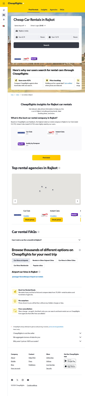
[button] (3, 3)
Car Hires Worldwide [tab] (21, 265)
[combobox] (20, 25)
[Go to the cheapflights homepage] (16, 3)
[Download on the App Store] (70, 366)
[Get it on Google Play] (70, 361)
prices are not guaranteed (56, 327)
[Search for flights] (4, 10)
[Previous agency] (15, 201)
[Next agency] (77, 201)
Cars (12, 95)
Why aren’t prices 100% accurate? (26, 341)
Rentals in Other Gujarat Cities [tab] (43, 260)
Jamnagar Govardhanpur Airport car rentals (27, 277)
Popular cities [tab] (38, 265)
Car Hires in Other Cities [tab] (67, 260)
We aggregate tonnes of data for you (26, 337)
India (17, 95)
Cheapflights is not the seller (23, 333)
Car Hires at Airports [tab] (21, 260)
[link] (46, 157)
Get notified (68, 83)
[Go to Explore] (4, 19)
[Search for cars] (4, 15)
